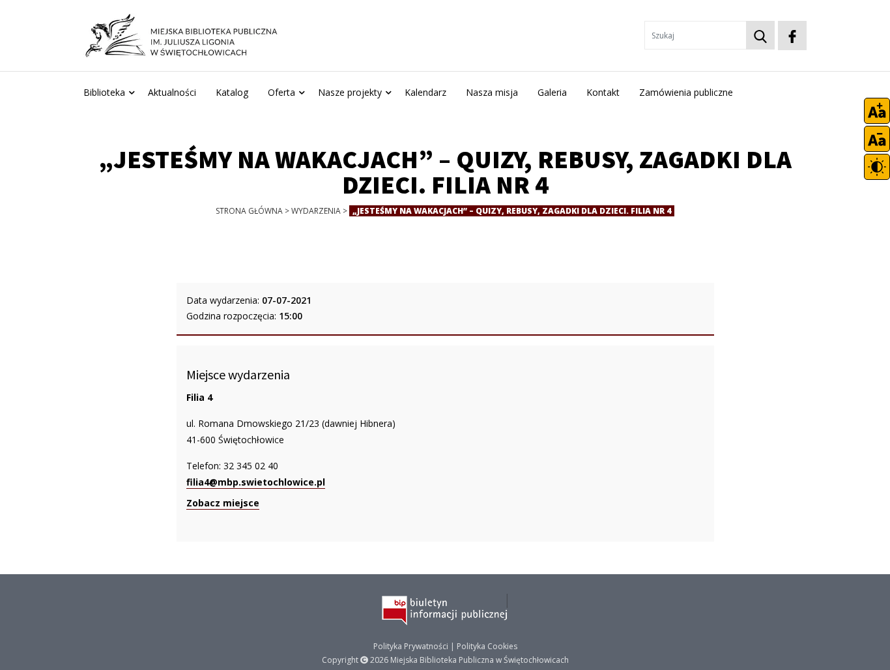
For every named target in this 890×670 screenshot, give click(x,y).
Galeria (552, 92)
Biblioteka (104, 92)
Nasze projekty (350, 92)
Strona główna (249, 210)
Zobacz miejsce (222, 503)
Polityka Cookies (487, 646)
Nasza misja (492, 92)
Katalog (232, 92)
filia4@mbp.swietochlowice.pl (255, 482)
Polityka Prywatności (410, 646)
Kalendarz (425, 92)
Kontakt (603, 92)
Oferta (281, 92)
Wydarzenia (316, 210)
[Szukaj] (760, 35)
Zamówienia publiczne (686, 92)
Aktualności (172, 92)
